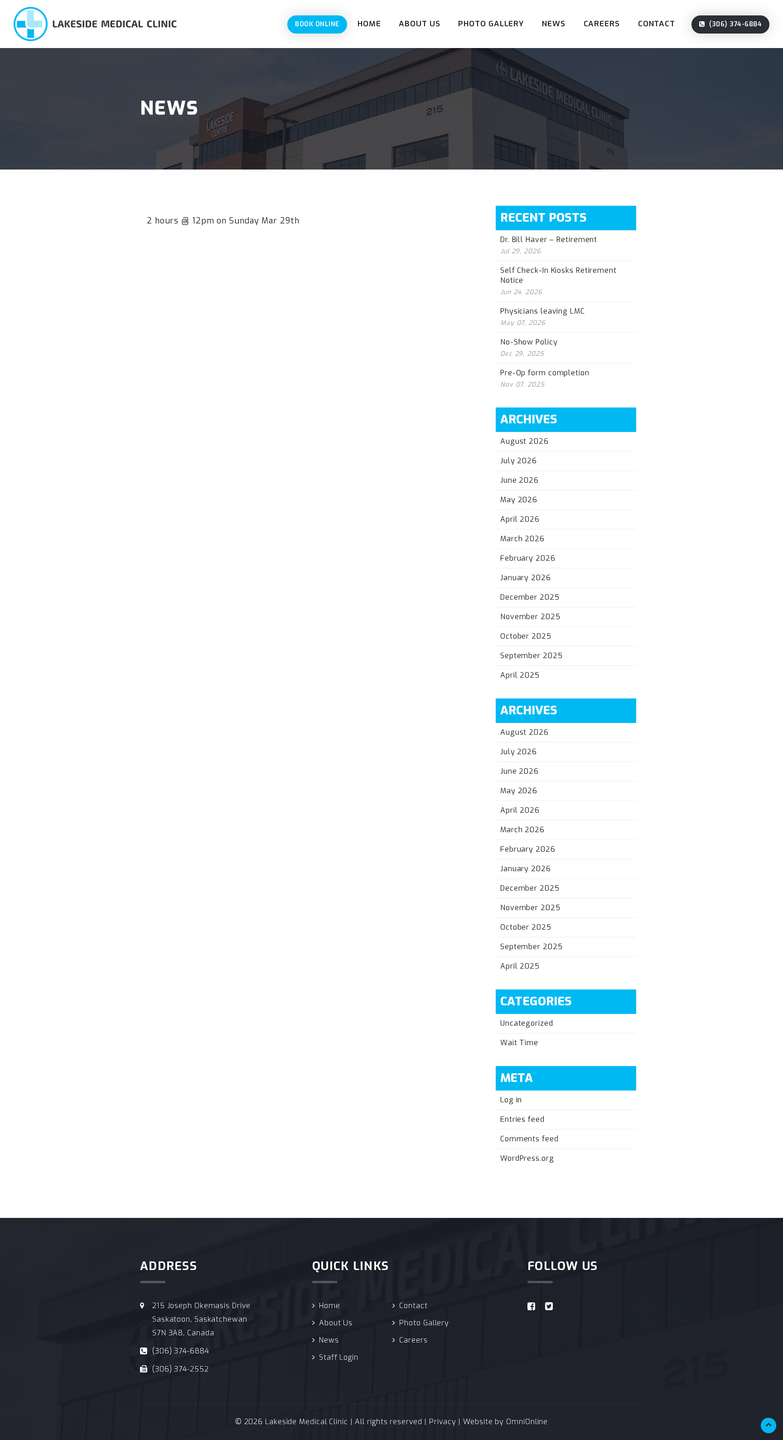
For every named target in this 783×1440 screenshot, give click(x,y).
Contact (656, 24)
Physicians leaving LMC (542, 311)
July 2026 (518, 460)
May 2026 (518, 499)
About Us (419, 24)
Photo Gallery (491, 24)
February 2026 (528, 558)
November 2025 (530, 616)
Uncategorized (526, 1023)
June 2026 (519, 480)
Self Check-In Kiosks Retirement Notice (558, 275)
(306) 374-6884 (734, 24)
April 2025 (520, 675)
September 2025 (531, 655)
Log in (511, 1100)
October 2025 (525, 636)
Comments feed (529, 1139)
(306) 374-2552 (180, 1369)
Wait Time (519, 1042)
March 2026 (522, 538)
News (554, 24)
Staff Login (338, 1357)
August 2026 (524, 441)
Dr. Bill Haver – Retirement (548, 239)
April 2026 (520, 519)
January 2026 (525, 577)
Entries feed (522, 1119)
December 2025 (530, 597)
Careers (602, 24)
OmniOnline (527, 1421)
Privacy (442, 1421)
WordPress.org (527, 1158)
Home (369, 24)
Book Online (317, 24)
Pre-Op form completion (545, 373)
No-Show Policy (529, 342)
